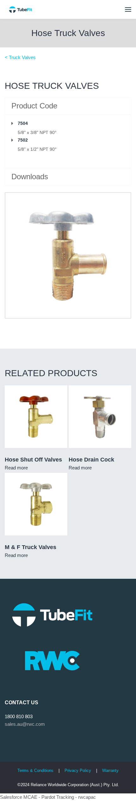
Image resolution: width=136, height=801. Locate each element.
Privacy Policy (78, 770)
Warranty (110, 770)
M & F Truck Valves (30, 547)
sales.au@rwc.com (25, 724)
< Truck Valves (20, 57)
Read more (16, 467)
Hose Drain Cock (91, 459)
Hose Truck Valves (68, 33)
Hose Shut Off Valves (33, 459)
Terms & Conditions (35, 770)
